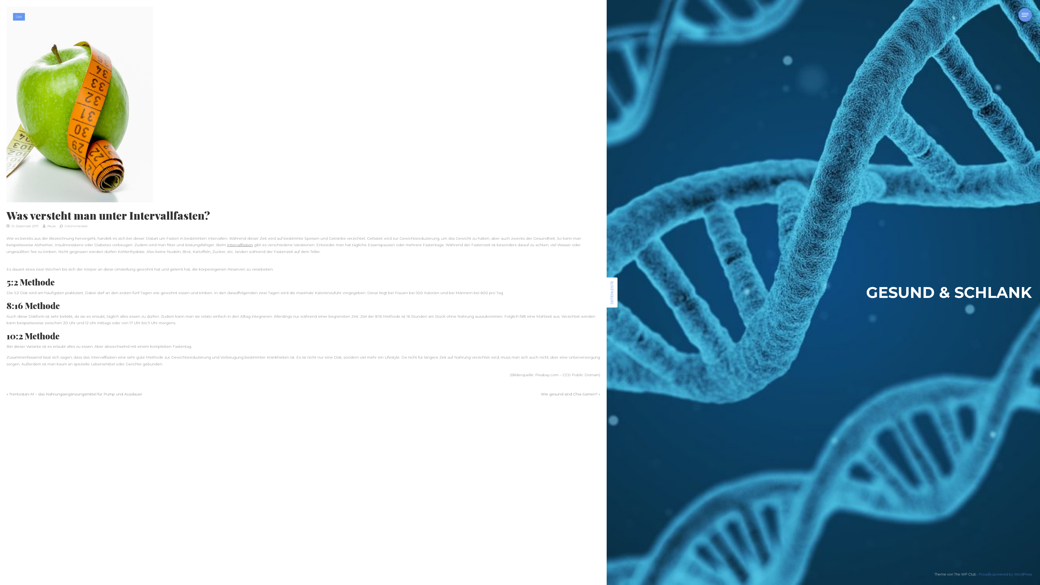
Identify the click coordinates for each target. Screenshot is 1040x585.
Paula (51, 226)
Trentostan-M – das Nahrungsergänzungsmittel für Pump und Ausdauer (75, 394)
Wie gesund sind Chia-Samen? (569, 394)
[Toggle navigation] (1025, 15)
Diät (19, 17)
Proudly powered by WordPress (1005, 574)
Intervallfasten (240, 245)
